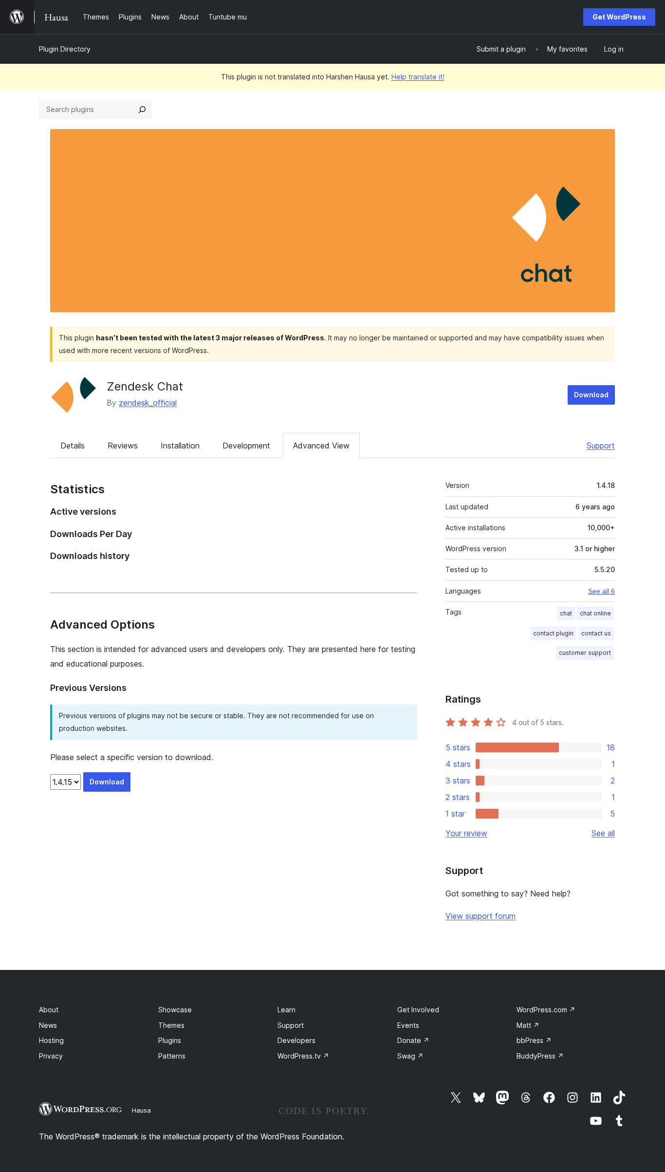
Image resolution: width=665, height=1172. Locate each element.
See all (603, 833)
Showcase (175, 1009)
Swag (410, 1056)
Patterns (171, 1056)
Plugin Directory (65, 49)
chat (566, 613)
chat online (595, 613)
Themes (171, 1025)
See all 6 (601, 591)
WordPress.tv (303, 1056)
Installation (180, 445)
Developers (296, 1040)
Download (591, 395)
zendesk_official (148, 403)
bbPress (534, 1040)
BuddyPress (540, 1056)
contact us (596, 633)
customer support (585, 652)
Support (601, 445)
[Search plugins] (142, 109)
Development (246, 445)
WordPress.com (546, 1009)
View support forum (480, 916)
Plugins (169, 1040)
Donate (413, 1040)
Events (408, 1025)
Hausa (141, 1110)
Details (72, 445)
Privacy (51, 1056)
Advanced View (321, 445)
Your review (466, 833)
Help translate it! (417, 77)
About (48, 1009)
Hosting (51, 1040)
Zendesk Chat (145, 386)
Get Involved (418, 1009)
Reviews (123, 445)
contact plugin (553, 633)
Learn (286, 1009)
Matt (528, 1025)
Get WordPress (619, 17)
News (48, 1025)
